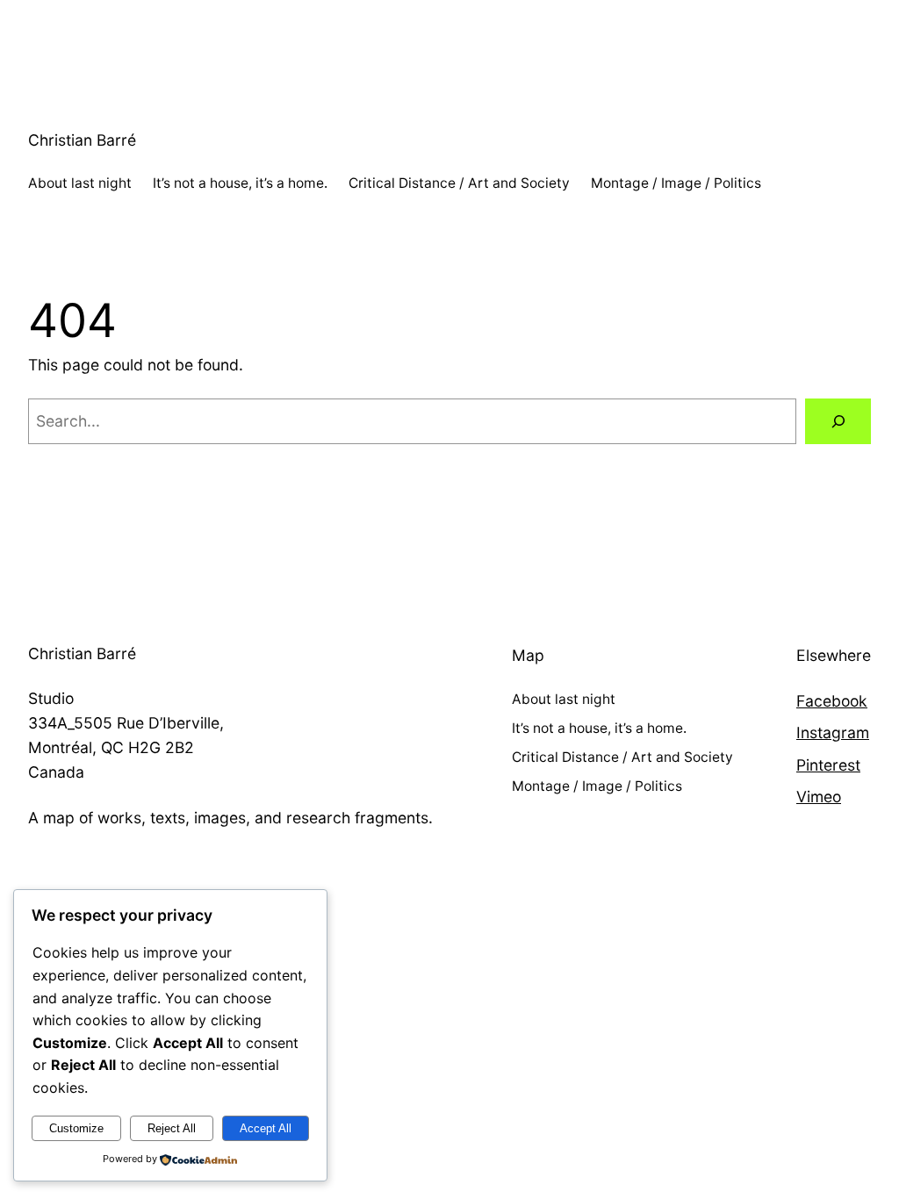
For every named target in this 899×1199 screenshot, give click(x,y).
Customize (76, 1128)
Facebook (831, 701)
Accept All (265, 1128)
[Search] (838, 420)
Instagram (832, 732)
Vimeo (818, 796)
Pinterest (828, 765)
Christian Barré (82, 140)
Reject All (171, 1128)
